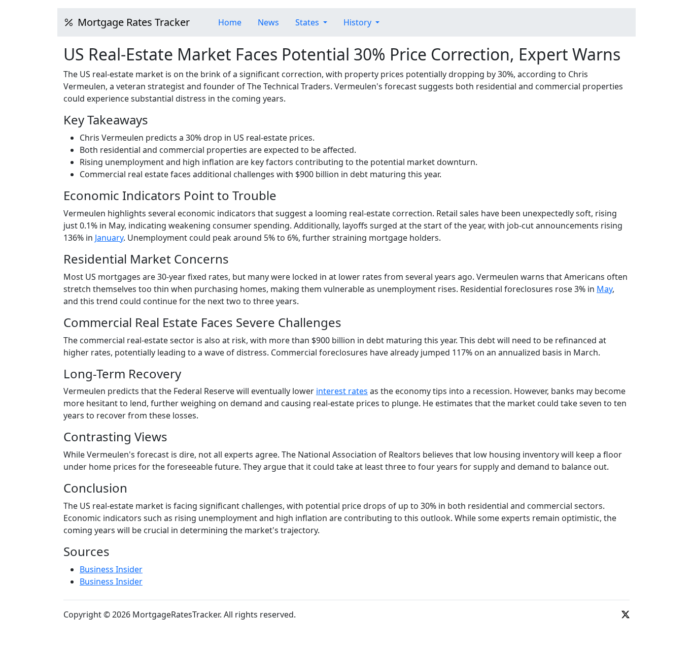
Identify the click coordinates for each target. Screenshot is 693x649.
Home (229, 22)
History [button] (358, 22)
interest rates (342, 391)
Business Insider (111, 569)
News (268, 22)
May (604, 289)
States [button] (308, 22)
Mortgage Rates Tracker (134, 22)
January (109, 237)
